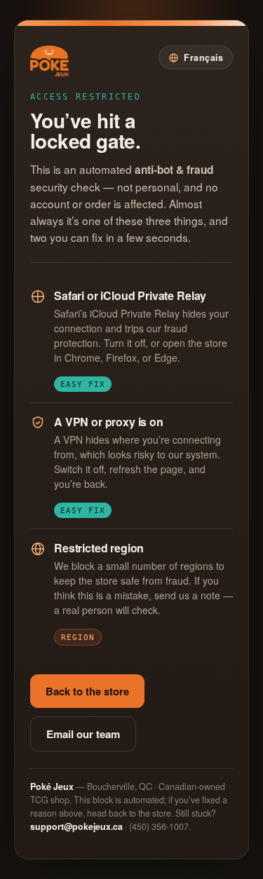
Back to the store (87, 691)
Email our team (83, 734)
